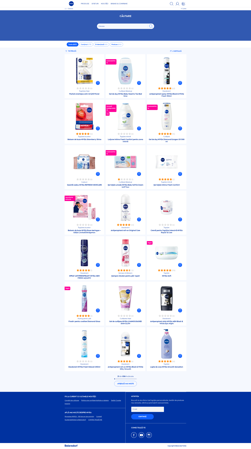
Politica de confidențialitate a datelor (95, 400)
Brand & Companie (119, 4)
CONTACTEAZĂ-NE (95, 420)
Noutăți (104, 4)
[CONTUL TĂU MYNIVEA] (177, 4)
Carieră (99, 416)
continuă (142, 417)
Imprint (67, 404)
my (135, 396)
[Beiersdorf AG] (71, 446)
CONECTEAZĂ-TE (138, 428)
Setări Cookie (116, 400)
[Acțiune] (183, 4)
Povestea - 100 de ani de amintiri (79, 416)
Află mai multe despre (78, 413)
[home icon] (65, 9)
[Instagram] (149, 435)
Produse (85, 4)
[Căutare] (172, 4)
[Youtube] (141, 435)
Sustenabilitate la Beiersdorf (75, 420)
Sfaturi (95, 4)
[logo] (71, 4)
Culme (184, 9)
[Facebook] (134, 435)
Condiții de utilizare (72, 400)
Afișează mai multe (125, 384)
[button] (98, 83)
